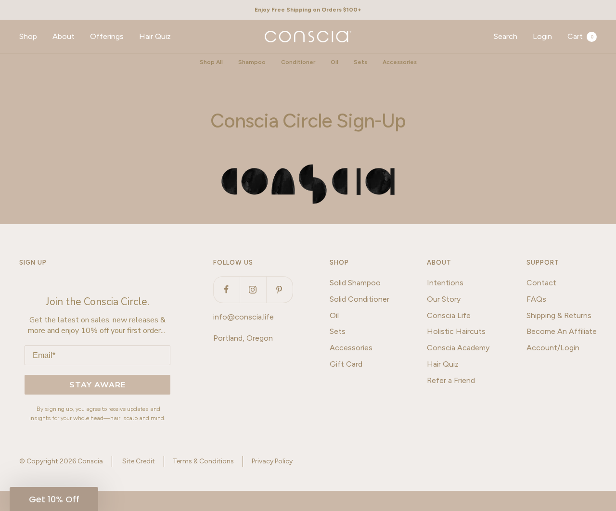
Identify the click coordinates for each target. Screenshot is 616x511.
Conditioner (298, 62)
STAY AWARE (97, 385)
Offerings (107, 36)
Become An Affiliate (561, 331)
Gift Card (346, 364)
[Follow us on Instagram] (253, 289)
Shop (28, 36)
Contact (541, 282)
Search (505, 36)
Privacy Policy (272, 461)
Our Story (444, 299)
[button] (54, 499)
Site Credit (138, 461)
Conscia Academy (458, 347)
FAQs (536, 299)
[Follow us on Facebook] (226, 289)
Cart (580, 36)
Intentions (445, 282)
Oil (334, 62)
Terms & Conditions (203, 461)
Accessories (400, 62)
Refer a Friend (451, 380)
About (63, 36)
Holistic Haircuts (456, 331)
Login (542, 36)
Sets (360, 62)
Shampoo (252, 62)
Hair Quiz (155, 36)
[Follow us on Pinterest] (279, 289)
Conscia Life (449, 315)
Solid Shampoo (355, 282)
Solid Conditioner (359, 299)
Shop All (211, 62)
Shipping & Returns (558, 315)
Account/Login (552, 347)
